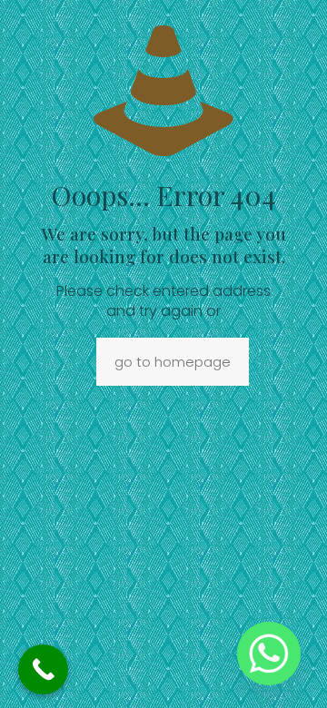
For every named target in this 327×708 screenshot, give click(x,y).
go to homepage (172, 361)
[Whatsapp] (269, 653)
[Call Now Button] (43, 669)
